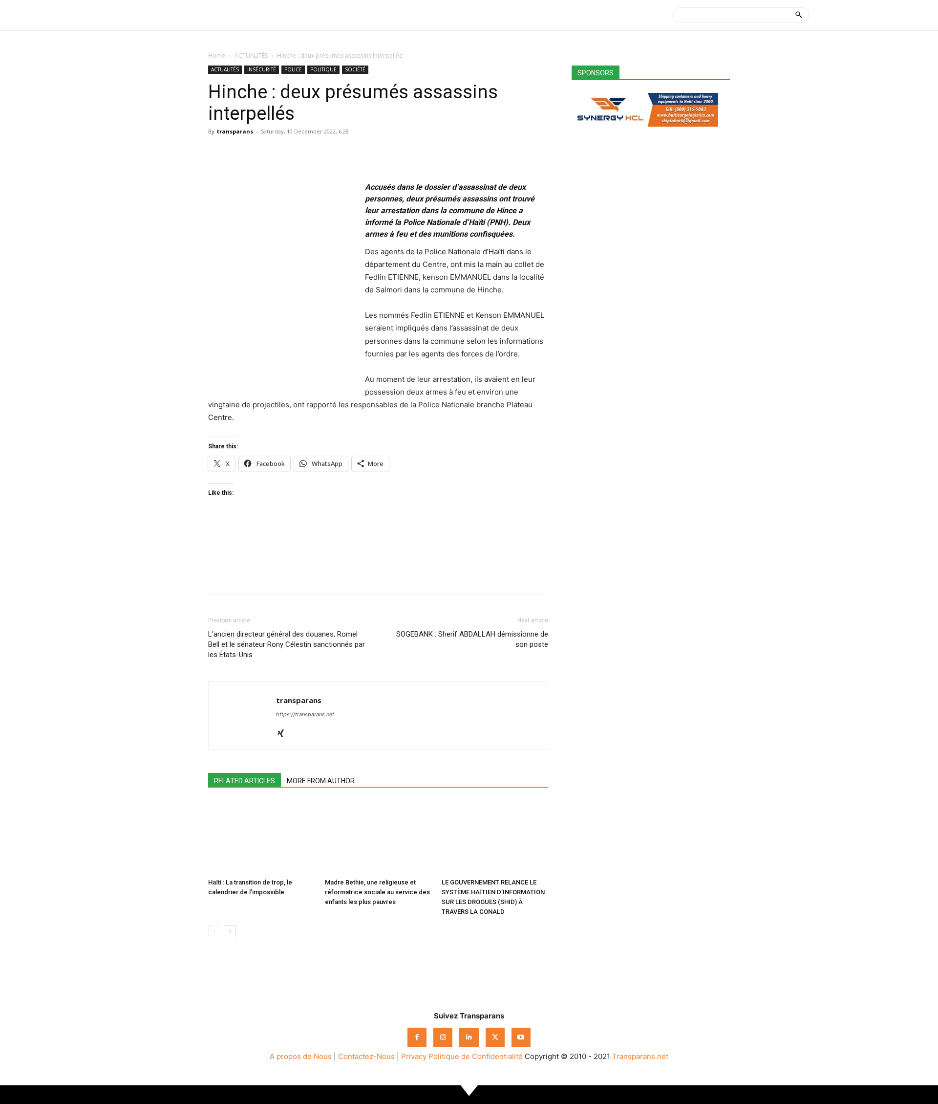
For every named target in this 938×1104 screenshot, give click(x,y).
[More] (308, 153)
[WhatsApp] (263, 153)
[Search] (798, 15)
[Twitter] (240, 153)
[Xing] (284, 734)
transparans (235, 131)
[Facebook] (218, 153)
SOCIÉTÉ (355, 69)
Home (216, 55)
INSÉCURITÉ (261, 69)
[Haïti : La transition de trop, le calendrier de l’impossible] (261, 837)
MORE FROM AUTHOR (321, 781)
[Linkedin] (285, 153)
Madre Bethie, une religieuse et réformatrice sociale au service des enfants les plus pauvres (377, 892)
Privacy (413, 1056)
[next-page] (230, 931)
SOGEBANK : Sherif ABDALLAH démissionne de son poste (472, 639)
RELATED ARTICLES (244, 781)
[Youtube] (521, 1037)
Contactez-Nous (366, 1056)
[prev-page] (214, 931)
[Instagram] (442, 1037)
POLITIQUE (323, 69)
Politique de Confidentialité (475, 1056)
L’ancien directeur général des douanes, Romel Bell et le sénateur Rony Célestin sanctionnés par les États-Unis (286, 644)
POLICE (293, 69)
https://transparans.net (305, 714)
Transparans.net (640, 1056)
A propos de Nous (301, 1056)
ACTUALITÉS (251, 55)
